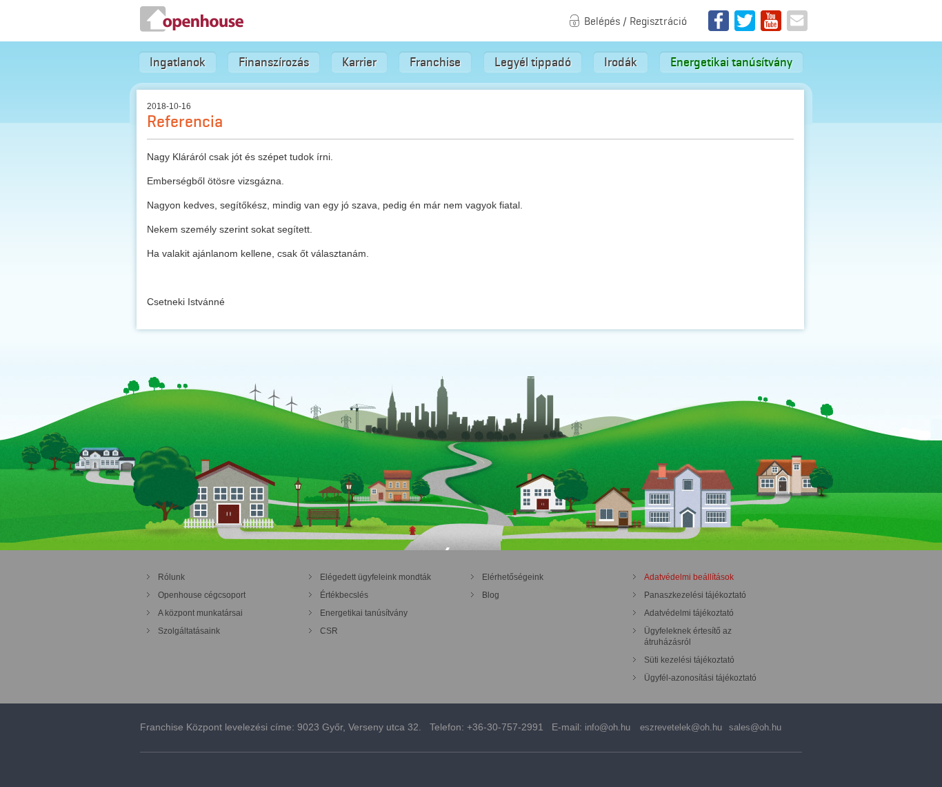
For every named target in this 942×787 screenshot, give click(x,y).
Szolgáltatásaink (189, 631)
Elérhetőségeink (512, 577)
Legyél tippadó (532, 62)
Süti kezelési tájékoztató (689, 660)
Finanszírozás (274, 62)
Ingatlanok (178, 62)
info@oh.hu (607, 727)
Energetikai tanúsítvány (731, 62)
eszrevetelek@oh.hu (681, 727)
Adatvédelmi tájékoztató (689, 613)
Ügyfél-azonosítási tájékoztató (700, 678)
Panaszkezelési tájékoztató (695, 595)
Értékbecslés (344, 595)
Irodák (620, 62)
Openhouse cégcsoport (201, 595)
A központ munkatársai (200, 613)
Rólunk (171, 577)
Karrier (359, 62)
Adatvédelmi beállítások (689, 577)
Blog (490, 595)
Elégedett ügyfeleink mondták (375, 577)
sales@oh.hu (755, 727)
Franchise (435, 62)
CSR (329, 631)
